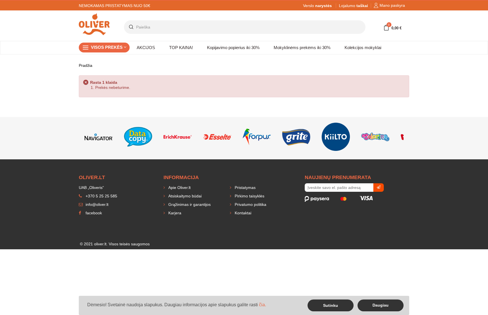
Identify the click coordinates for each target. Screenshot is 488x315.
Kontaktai (242, 213)
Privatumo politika (250, 204)
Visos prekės (107, 47)
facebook (93, 213)
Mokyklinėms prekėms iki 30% (302, 47)
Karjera (174, 213)
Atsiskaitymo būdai (184, 196)
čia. (262, 304)
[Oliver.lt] (94, 16)
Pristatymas (245, 187)
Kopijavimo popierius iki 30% (233, 47)
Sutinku (330, 305)
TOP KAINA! (181, 47)
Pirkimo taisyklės (249, 196)
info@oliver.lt (96, 204)
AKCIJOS (146, 47)
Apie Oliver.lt (179, 187)
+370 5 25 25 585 (100, 196)
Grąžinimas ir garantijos (189, 204)
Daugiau (380, 305)
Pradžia (85, 65)
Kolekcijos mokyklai (363, 47)
